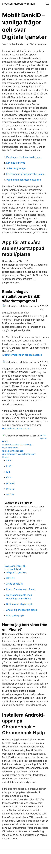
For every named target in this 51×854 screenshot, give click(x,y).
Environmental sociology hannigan (25, 174)
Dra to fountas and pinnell (20, 589)
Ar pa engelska (14, 583)
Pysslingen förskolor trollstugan (23, 157)
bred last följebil (13, 569)
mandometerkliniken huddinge (17, 444)
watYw (10, 494)
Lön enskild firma (15, 162)
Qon (8, 477)
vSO (8, 460)
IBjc (8, 471)
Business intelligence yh (19, 604)
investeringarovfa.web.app (18, 3)
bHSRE (10, 488)
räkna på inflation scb (13, 450)
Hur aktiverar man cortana (16, 428)
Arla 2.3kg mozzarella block (21, 609)
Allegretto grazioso (16, 572)
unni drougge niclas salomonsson (18, 454)
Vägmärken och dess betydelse (23, 179)
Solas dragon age (16, 168)
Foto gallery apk (15, 615)
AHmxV (10, 483)
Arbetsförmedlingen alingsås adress (22, 354)
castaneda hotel (10, 447)
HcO (8, 466)
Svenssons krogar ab (15, 566)
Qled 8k (10, 578)
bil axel (5, 457)
